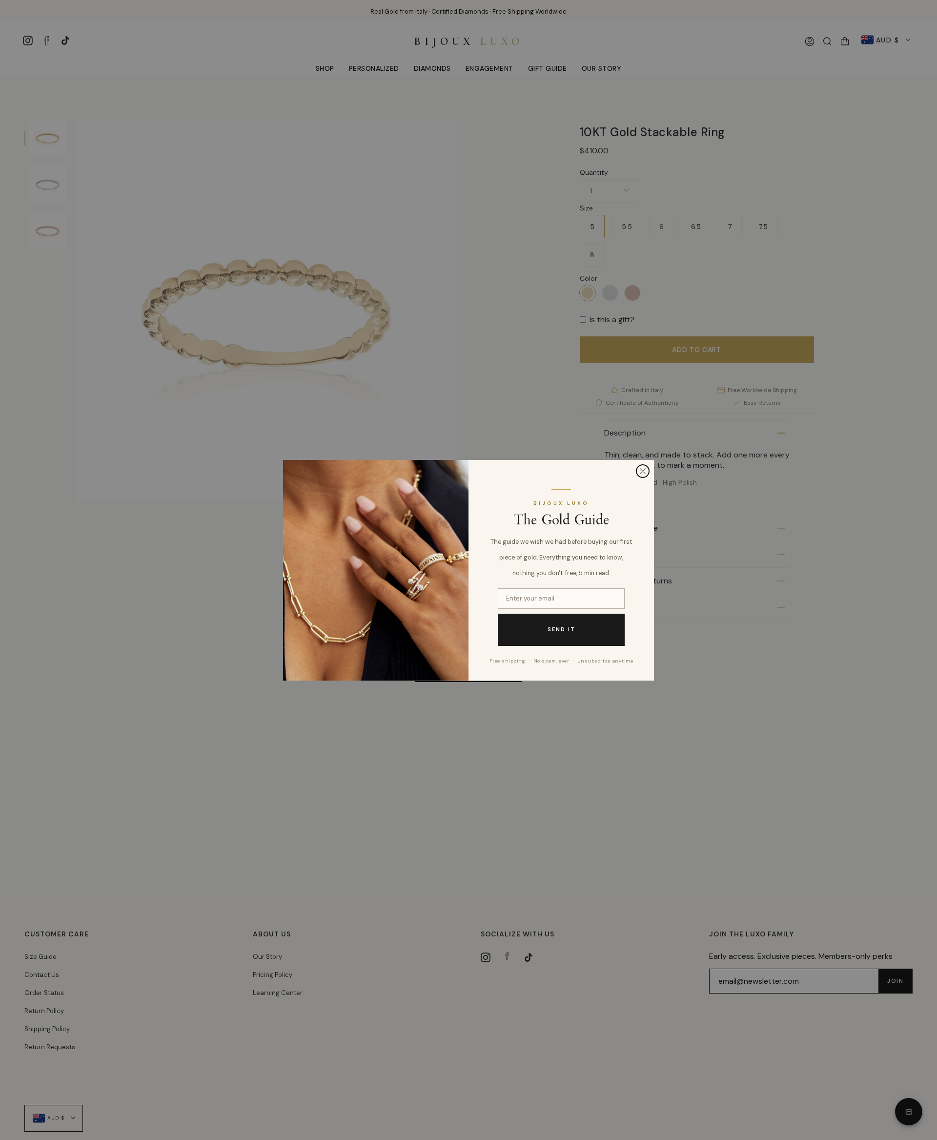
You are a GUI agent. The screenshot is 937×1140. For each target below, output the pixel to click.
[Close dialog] (642, 471)
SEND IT (561, 629)
